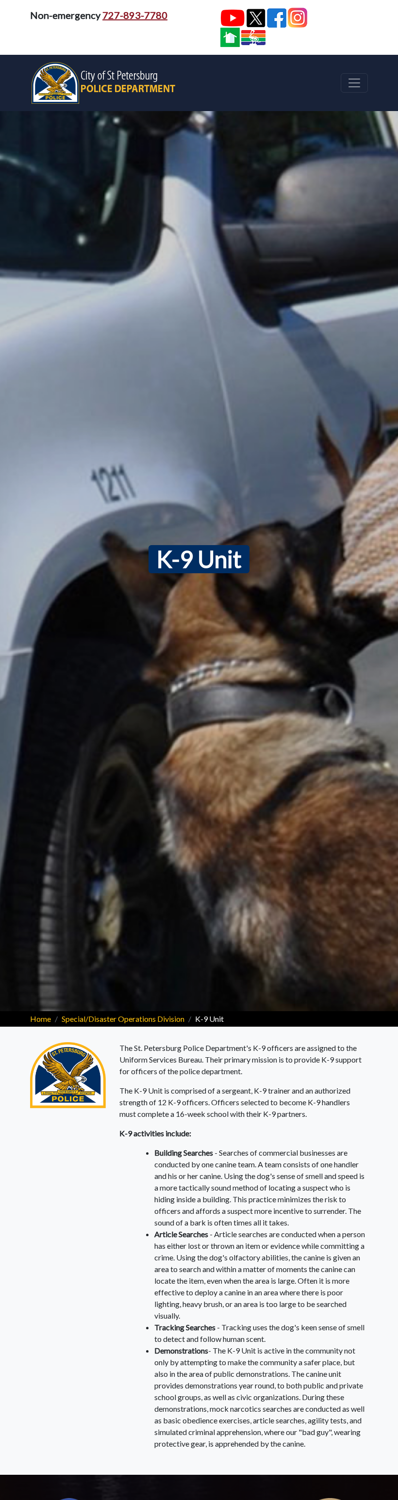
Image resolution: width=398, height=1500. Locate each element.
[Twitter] (255, 17)
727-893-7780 (134, 15)
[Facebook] (276, 18)
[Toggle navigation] (354, 83)
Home (40, 1018)
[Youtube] (232, 18)
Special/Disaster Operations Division (123, 1018)
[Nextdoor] (230, 37)
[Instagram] (297, 18)
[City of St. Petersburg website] (253, 37)
